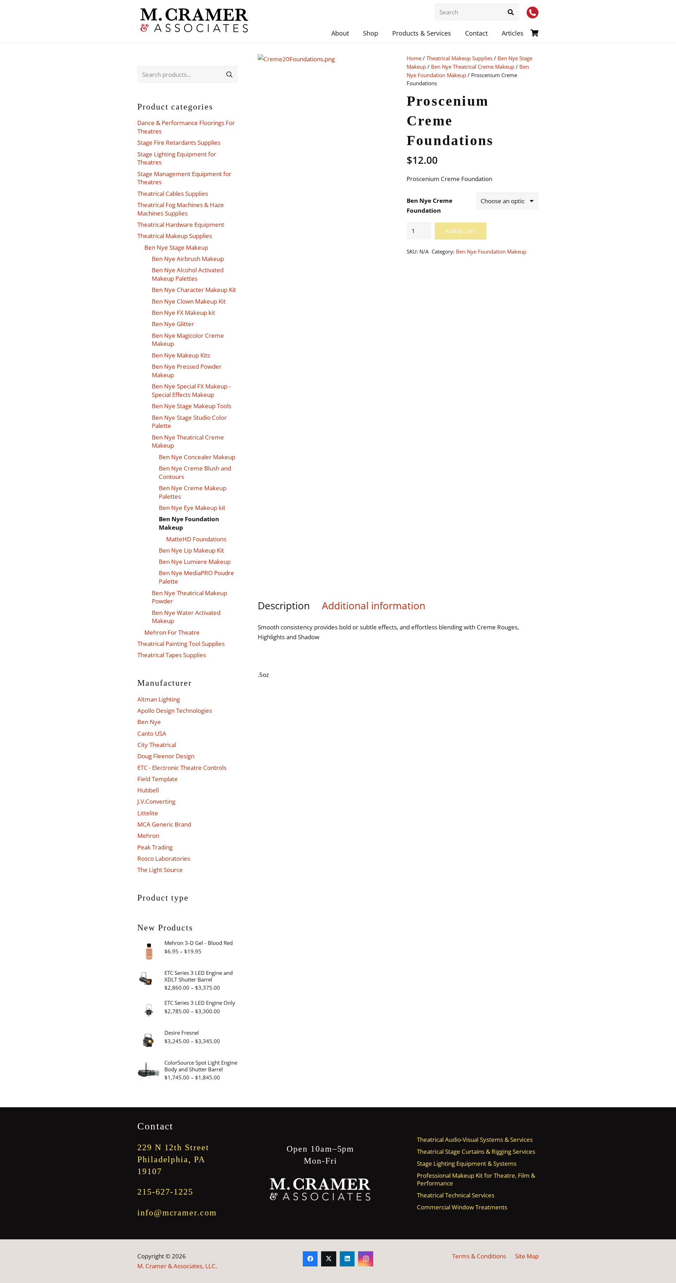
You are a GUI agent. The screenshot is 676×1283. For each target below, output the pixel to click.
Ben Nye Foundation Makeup (491, 251)
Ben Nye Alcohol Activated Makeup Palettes (188, 274)
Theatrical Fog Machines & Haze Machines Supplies (180, 209)
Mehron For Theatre (172, 632)
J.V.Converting (156, 801)
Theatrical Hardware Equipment (180, 224)
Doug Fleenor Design (165, 756)
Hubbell (148, 790)
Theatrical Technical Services (455, 1195)
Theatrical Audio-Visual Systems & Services (475, 1139)
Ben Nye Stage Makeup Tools (191, 406)
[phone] (532, 12)
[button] (456, 33)
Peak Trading (155, 847)
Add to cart (460, 231)
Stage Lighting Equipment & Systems (467, 1163)
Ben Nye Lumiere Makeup (195, 562)
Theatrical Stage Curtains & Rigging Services (476, 1151)
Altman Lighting (158, 699)
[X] (328, 1258)
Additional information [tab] (373, 605)
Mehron (148, 836)
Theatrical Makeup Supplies (459, 58)
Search (229, 74)
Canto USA (151, 733)
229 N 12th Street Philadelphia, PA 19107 (173, 1159)
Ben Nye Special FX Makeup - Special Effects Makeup (191, 390)
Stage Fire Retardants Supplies (178, 142)
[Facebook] (310, 1258)
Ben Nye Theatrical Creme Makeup (472, 66)
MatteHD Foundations (196, 539)
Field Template (157, 779)
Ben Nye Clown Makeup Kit (189, 301)
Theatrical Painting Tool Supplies (181, 644)
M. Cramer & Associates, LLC (176, 1266)
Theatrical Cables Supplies (172, 193)
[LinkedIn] (347, 1258)
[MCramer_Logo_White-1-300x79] (320, 1189)
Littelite (147, 813)
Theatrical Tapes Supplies (171, 655)
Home (414, 58)
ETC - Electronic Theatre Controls (181, 768)
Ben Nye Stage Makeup (176, 247)
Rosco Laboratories (163, 858)
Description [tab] (284, 605)
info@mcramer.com (177, 1212)
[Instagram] (365, 1258)
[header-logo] (194, 21)
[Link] (535, 33)
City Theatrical (156, 745)
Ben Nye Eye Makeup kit (192, 508)
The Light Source (160, 870)
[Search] (510, 12)
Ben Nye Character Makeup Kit (194, 290)
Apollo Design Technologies (174, 710)
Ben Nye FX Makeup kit (183, 313)
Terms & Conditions (479, 1256)
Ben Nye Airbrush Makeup (188, 259)
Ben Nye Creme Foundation (429, 205)
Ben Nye (149, 722)
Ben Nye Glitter (173, 324)
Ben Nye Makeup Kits (181, 355)
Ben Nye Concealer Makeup (197, 457)
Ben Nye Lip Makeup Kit (191, 550)
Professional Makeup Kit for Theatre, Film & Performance (476, 1179)
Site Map (527, 1256)
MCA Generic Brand (164, 824)
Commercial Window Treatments (462, 1207)
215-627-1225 (165, 1191)
